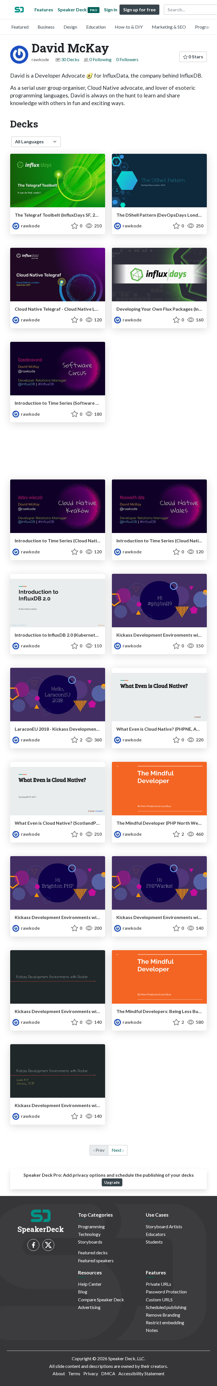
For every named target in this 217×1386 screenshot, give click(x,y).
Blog (82, 1291)
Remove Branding (163, 1314)
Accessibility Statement (141, 1373)
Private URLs (158, 1284)
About (59, 1373)
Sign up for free (139, 9)
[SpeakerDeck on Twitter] (48, 1245)
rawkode (30, 225)
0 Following (100, 59)
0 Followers (127, 59)
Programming (91, 1226)
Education (96, 26)
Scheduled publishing (166, 1307)
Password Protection (166, 1291)
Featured (20, 26)
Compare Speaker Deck (101, 1299)
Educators (156, 1234)
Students (154, 1241)
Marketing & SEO (169, 26)
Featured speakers (96, 1260)
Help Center (90, 1284)
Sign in (110, 9)
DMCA (108, 1373)
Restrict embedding (165, 1322)
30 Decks (70, 59)
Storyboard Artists (164, 1226)
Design (70, 26)
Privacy (90, 1373)
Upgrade (112, 1182)
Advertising (89, 1307)
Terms (74, 1373)
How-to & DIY (129, 26)
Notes (152, 1330)
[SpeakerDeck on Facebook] (33, 1245)
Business (46, 26)
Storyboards (90, 1241)
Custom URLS (159, 1299)
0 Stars (195, 56)
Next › (118, 1150)
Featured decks (93, 1252)
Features (43, 9)
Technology (89, 1234)
